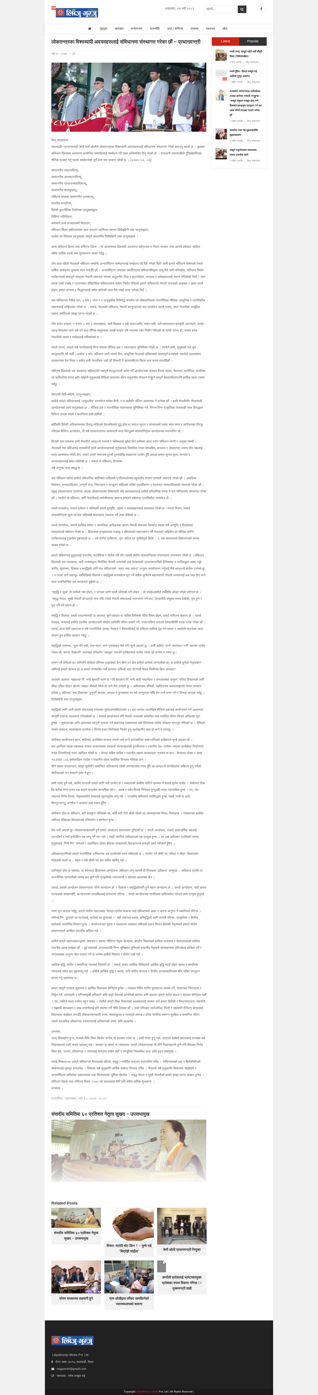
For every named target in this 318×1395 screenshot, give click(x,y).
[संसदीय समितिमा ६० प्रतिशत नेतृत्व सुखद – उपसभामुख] (76, 1218)
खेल (224, 29)
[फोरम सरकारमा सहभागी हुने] (76, 1277)
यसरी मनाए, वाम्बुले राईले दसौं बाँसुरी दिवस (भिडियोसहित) (246, 54)
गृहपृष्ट (103, 29)
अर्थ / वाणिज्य (175, 29)
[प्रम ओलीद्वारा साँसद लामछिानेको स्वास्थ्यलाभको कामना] (129, 1277)
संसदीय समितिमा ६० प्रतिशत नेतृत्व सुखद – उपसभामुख (100, 1114)
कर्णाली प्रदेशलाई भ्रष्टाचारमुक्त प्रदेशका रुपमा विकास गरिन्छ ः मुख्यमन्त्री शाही (182, 1283)
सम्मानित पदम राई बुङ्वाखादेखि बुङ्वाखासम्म (244, 132)
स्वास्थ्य (210, 29)
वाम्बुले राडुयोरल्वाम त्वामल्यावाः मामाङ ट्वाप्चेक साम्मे (243, 152)
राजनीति (155, 29)
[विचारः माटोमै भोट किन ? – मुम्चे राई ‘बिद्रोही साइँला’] (129, 1224)
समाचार (119, 29)
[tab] (225, 41)
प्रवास (194, 29)
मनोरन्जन (136, 29)
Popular (253, 41)
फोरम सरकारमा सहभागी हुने (76, 1299)
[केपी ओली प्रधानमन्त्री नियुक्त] (182, 1226)
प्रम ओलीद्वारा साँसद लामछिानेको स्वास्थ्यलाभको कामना (129, 1301)
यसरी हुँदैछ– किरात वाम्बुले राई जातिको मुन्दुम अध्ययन (243, 74)
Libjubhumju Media (147, 1392)
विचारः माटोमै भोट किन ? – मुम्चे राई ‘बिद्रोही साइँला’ (129, 1249)
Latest (225, 41)
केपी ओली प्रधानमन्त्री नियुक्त (182, 1250)
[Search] (242, 9)
